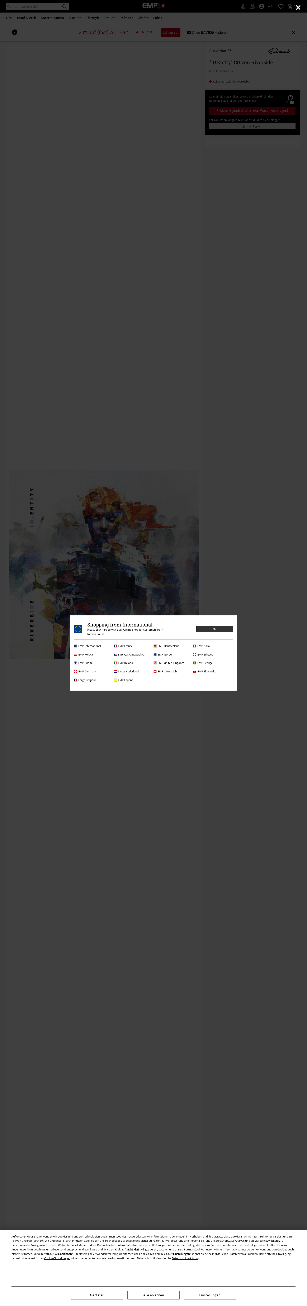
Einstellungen (210, 1295)
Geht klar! (97, 1295)
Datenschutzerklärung (185, 1258)
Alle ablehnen (153, 1295)
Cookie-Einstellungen (57, 1258)
